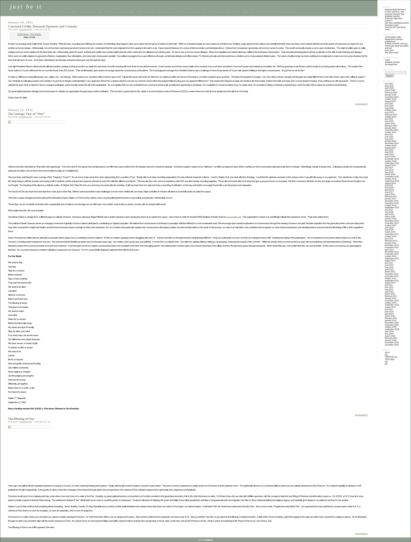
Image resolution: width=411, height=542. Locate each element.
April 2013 (389, 250)
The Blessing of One (21, 418)
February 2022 (391, 126)
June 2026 (389, 86)
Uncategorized (25, 29)
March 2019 (390, 174)
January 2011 (390, 298)
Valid (389, 359)
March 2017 (390, 194)
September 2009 (392, 329)
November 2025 (392, 97)
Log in (387, 352)
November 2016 (392, 203)
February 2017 (391, 196)
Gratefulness (390, 41)
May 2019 (389, 172)
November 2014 (392, 234)
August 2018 (390, 183)
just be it (26, 6)
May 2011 (389, 289)
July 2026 (389, 84)
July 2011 (389, 285)
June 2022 (389, 121)
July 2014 (389, 239)
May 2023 (389, 112)
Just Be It (388, 21)
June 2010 (389, 312)
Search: (388, 69)
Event (387, 60)
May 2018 (389, 188)
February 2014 (391, 241)
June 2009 (389, 331)
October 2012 (390, 256)
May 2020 (389, 152)
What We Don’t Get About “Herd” (395, 28)
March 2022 (390, 123)
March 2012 (390, 272)
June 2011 (389, 287)
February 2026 (391, 92)
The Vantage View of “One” (26, 113)
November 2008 (392, 345)
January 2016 (390, 219)
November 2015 (392, 223)
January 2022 (390, 128)
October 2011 (390, 278)
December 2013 (392, 245)
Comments (391, 357)
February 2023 (391, 115)
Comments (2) (361, 533)
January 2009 (390, 340)
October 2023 (390, 110)
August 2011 (390, 283)
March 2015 (390, 232)
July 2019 (389, 168)
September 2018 (392, 181)
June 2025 (389, 106)
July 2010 (389, 309)
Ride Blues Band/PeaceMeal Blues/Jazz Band (397, 24)
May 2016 (389, 212)
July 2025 (389, 103)
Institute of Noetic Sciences (396, 44)
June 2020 (389, 150)
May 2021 (389, 139)
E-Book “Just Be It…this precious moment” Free (394, 13)
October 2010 (390, 303)
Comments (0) (361, 415)
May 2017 (389, 192)
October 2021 (390, 132)
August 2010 (390, 307)
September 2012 (392, 258)
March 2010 (390, 316)
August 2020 (390, 148)
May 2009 (389, 334)
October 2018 (390, 179)
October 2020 (390, 146)
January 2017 (390, 199)
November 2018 (392, 176)
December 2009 (392, 323)
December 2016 (392, 201)
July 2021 (389, 134)
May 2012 (389, 267)
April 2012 (389, 270)
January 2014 (390, 243)
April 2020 (389, 154)
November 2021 (392, 130)
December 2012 (392, 252)
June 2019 (389, 170)
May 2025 (389, 108)
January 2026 (390, 95)
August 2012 (390, 261)
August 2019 (390, 165)
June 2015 (389, 227)
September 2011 (392, 281)
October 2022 (390, 117)
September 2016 (392, 207)
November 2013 (392, 247)
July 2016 (389, 210)
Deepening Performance (395, 10)
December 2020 (392, 143)
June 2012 (389, 265)
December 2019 (392, 159)
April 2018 (389, 190)
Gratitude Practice (392, 16)
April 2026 (389, 88)
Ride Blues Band (391, 52)
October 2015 (390, 225)
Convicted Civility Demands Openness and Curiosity (42, 26)
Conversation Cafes (393, 37)
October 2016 (390, 205)
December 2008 (392, 342)
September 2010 (392, 305)
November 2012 (392, 254)
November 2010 (392, 300)
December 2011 (391, 274)
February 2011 (391, 296)
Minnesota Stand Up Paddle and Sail (397, 47)
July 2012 (389, 263)
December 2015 (392, 221)
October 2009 (390, 327)
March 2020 (390, 157)
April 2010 (389, 314)
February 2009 (391, 338)
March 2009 (390, 336)
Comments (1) (361, 104)
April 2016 (389, 214)
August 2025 (390, 101)
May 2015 (389, 230)
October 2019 (390, 161)
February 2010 (391, 318)
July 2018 (389, 185)
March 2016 (390, 216)
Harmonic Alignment (393, 18)
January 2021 (390, 141)
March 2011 (390, 294)
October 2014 (390, 236)
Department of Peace (394, 39)
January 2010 (390, 320)
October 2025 (390, 99)
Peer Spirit (389, 50)
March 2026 (390, 90)
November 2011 (391, 276)
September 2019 (392, 163)
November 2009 (392, 325)
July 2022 (389, 119)
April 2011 (389, 292)
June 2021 (389, 137)
